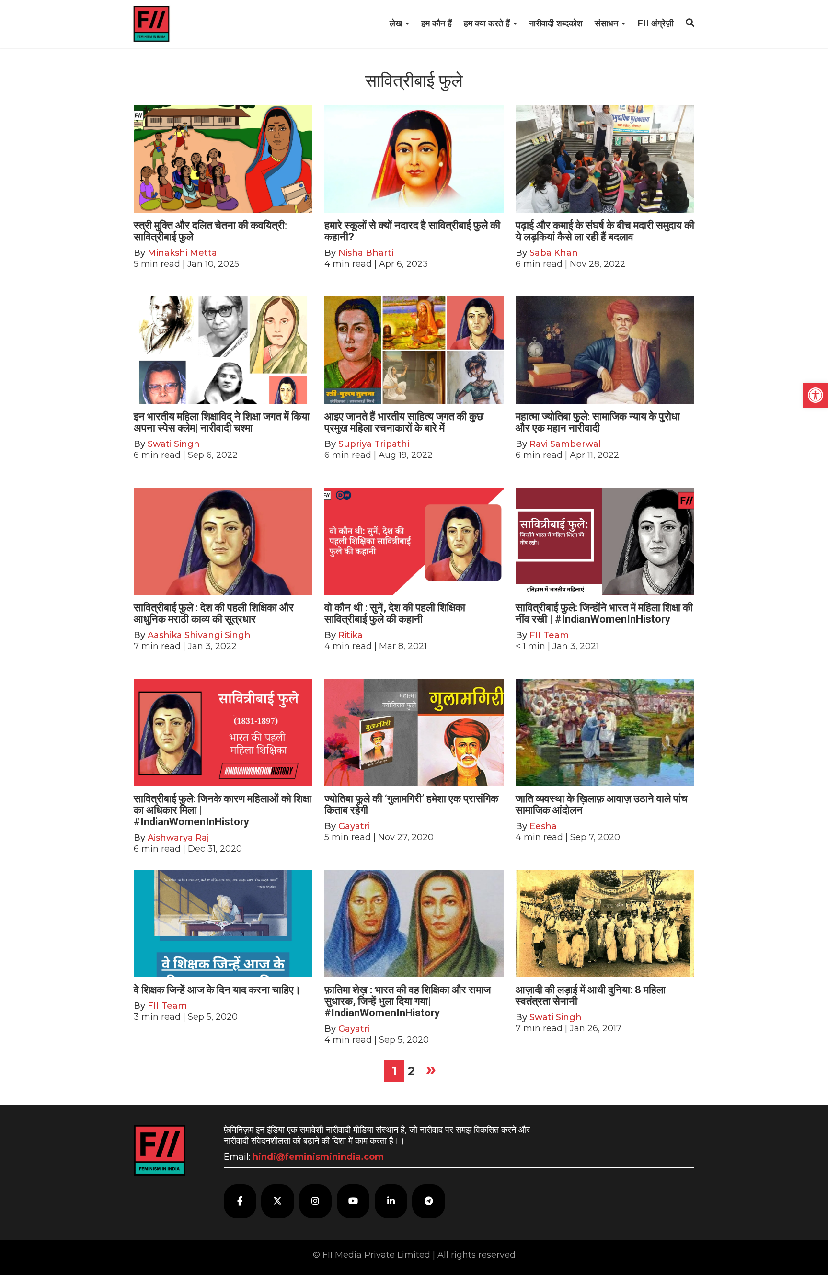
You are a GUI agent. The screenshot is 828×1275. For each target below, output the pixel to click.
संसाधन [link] (608, 23)
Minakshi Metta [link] (182, 253)
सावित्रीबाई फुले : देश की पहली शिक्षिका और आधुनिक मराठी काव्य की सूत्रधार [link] (214, 613)
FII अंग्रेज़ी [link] (655, 23)
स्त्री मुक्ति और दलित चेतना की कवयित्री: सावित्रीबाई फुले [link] (210, 231)
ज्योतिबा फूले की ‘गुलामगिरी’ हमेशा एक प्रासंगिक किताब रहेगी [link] (411, 804)
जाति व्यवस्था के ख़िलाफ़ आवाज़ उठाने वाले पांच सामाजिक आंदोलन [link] (602, 804)
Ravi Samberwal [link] (565, 444)
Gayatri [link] (354, 826)
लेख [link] (397, 23)
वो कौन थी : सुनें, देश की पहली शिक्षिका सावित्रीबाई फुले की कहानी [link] (394, 613)
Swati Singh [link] (174, 444)
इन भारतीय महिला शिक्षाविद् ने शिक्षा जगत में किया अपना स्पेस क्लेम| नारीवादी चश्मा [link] (222, 422)
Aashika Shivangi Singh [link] (199, 635)
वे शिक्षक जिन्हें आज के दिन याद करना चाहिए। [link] (217, 990)
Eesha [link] (543, 826)
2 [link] (411, 1071)
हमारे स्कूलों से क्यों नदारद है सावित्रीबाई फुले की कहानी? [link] (412, 231)
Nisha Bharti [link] (365, 253)
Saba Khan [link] (553, 253)
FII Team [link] (549, 635)
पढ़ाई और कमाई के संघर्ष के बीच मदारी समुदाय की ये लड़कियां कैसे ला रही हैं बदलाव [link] (605, 231)
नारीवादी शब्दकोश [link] (556, 23)
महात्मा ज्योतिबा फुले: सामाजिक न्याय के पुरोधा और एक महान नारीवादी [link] (598, 422)
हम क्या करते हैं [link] (488, 23)
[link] (815, 395)
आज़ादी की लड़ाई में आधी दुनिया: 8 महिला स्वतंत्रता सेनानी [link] (591, 995)
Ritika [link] (350, 635)
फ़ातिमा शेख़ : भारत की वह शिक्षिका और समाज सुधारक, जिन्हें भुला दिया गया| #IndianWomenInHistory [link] (407, 1001)
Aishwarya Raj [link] (178, 837)
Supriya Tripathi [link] (373, 444)
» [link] (431, 1069)
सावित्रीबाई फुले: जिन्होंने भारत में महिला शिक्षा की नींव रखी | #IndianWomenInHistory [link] (604, 613)
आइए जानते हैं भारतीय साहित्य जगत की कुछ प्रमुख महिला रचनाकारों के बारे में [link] (403, 422)
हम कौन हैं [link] (436, 23)
